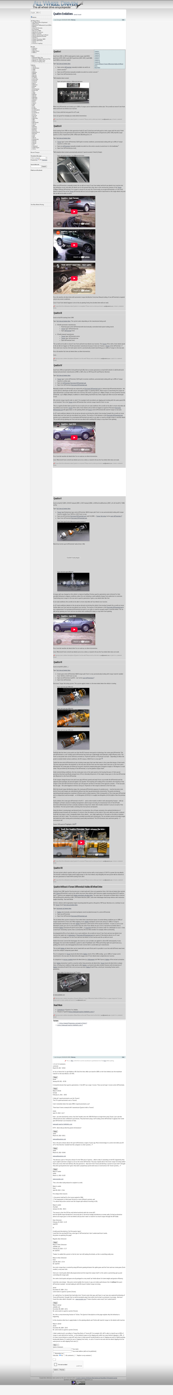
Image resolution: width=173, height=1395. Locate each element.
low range (36, 29)
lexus (34, 114)
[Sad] (71, 1357)
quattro (35, 50)
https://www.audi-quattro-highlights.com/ (81, 1012)
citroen (35, 82)
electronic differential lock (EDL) (42, 25)
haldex (35, 26)
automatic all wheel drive (85, 895)
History (73, 20)
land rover (36, 113)
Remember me (59, 1353)
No (62, 1355)
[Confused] (77, 1357)
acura (34, 66)
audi (34, 71)
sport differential (115, 516)
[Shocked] (80, 1357)
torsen (34, 42)
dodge (34, 86)
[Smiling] (53, 1357)
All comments (70, 1355)
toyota (34, 143)
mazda (34, 117)
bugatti (35, 76)
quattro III (97, 55)
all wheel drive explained (40, 22)
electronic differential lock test (41, 59)
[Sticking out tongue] (70, 1357)
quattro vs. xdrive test (39, 60)
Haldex (76, 895)
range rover (36, 132)
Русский (79, 14)
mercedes (35, 118)
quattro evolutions (38, 32)
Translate (44, 160)
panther (35, 126)
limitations (72, 935)
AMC (34, 69)
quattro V (97, 58)
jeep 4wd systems (37, 28)
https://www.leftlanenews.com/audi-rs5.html (73, 1023)
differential (36, 24)
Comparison (60, 1010)
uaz (34, 145)
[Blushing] (66, 1357)
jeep (34, 104)
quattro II (97, 53)
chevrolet (35, 79)
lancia (34, 111)
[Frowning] (55, 1357)
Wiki (72, 1061)
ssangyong (36, 139)
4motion (35, 48)
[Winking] (62, 1357)
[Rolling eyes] (84, 1357)
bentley (35, 72)
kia (34, 106)
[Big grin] (61, 1357)
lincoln (35, 115)
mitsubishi (36, 122)
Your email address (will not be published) (84, 1351)
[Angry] (64, 1357)
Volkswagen (91, 959)
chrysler (35, 80)
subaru (34, 140)
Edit (123, 20)
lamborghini (36, 110)
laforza (35, 108)
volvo (34, 149)
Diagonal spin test (38, 57)
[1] (102, 758)
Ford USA (35, 90)
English (75, 14)
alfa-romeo (36, 68)
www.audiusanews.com (59, 1139)
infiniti (34, 100)
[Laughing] (57, 1357)
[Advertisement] (89, 35)
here (105, 1061)
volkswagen (36, 147)
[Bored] (75, 1357)
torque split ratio (38, 40)
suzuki (34, 142)
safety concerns (37, 33)
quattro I (97, 51)
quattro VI (97, 60)
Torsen (59, 142)
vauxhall (35, 146)
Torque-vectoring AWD (39, 39)
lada (34, 107)
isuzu (34, 101)
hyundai (35, 99)
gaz (34, 92)
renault (35, 133)
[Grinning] (59, 1357)
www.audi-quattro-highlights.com (62, 1124)
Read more (97, 67)
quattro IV (97, 57)
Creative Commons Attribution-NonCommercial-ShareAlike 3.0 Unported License (96, 1378)
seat (34, 136)
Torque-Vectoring (101, 516)
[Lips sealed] (79, 1357)
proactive (88, 928)
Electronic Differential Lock (78, 383)
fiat (34, 87)
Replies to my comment (84, 1355)
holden (35, 94)
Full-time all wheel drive (63, 64)
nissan (34, 124)
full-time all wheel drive (70, 905)
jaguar (34, 103)
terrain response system (39, 36)
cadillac (35, 78)
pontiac (35, 129)
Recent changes (35, 152)
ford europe (36, 89)
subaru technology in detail (40, 35)
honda (34, 96)
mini (34, 121)
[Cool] (68, 1357)
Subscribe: (56, 1355)
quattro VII (97, 62)
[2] (75, 824)
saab (34, 135)
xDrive (35, 52)
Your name (75, 1349)
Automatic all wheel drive (64, 908)
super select (36, 51)
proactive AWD (37, 31)
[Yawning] (82, 1357)
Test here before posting (37, 204)
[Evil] (73, 1357)
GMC (34, 93)
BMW (34, 73)
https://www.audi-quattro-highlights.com (69, 1025)
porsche (35, 131)
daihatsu (35, 85)
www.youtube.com (58, 1179)
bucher (35, 75)
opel (34, 125)
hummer (35, 97)
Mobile (34, 17)
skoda (34, 138)
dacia (34, 83)
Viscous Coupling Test (39, 61)
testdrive (35, 38)
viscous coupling (37, 43)
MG (34, 119)
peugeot (35, 128)
